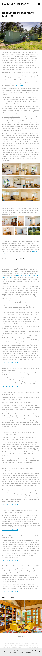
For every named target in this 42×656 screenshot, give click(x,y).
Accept (22, 653)
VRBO (9, 277)
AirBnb (4, 277)
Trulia (26, 275)
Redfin (22, 275)
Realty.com (32, 275)
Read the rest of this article (10, 362)
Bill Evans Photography (15, 3)
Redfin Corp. (11, 527)
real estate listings (33, 473)
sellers (28, 500)
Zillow (17, 275)
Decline (29, 653)
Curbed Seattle (18, 86)
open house (31, 487)
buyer (5, 475)
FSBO (37, 275)
